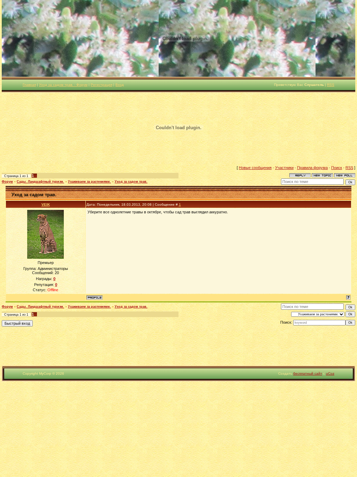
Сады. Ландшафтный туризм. (40, 181)
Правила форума (312, 168)
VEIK (45, 204)
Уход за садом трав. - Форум (63, 85)
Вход (119, 85)
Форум (7, 181)
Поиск (336, 168)
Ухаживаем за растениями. (89, 181)
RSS (330, 85)
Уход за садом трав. (131, 181)
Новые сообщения (255, 168)
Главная (29, 85)
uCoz (330, 373)
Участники (284, 168)
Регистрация (101, 85)
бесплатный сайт (307, 373)
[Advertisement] (127, 350)
